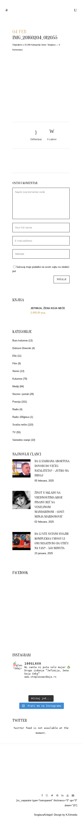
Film (14, 363)
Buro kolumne (20, 340)
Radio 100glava (20, 417)
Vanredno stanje (21, 439)
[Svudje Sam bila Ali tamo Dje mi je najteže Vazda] (41, 687)
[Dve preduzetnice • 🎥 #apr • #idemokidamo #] (41, 691)
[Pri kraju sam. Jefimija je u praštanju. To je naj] (59, 687)
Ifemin (15, 371)
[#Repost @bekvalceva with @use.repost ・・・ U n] (59, 691)
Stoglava (51, 45)
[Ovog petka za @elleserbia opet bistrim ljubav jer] (22, 691)
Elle (14, 355)
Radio (15, 409)
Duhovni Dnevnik (21, 348)
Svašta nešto (19, 424)
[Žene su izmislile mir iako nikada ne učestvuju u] (22, 683)
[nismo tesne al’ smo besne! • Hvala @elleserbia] (41, 683)
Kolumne (17, 378)
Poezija (16, 401)
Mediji (15, 386)
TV (14, 432)
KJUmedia (71, 814)
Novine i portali (20, 394)
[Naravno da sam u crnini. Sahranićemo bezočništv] (59, 683)
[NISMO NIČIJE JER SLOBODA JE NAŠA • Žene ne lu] (22, 687)
